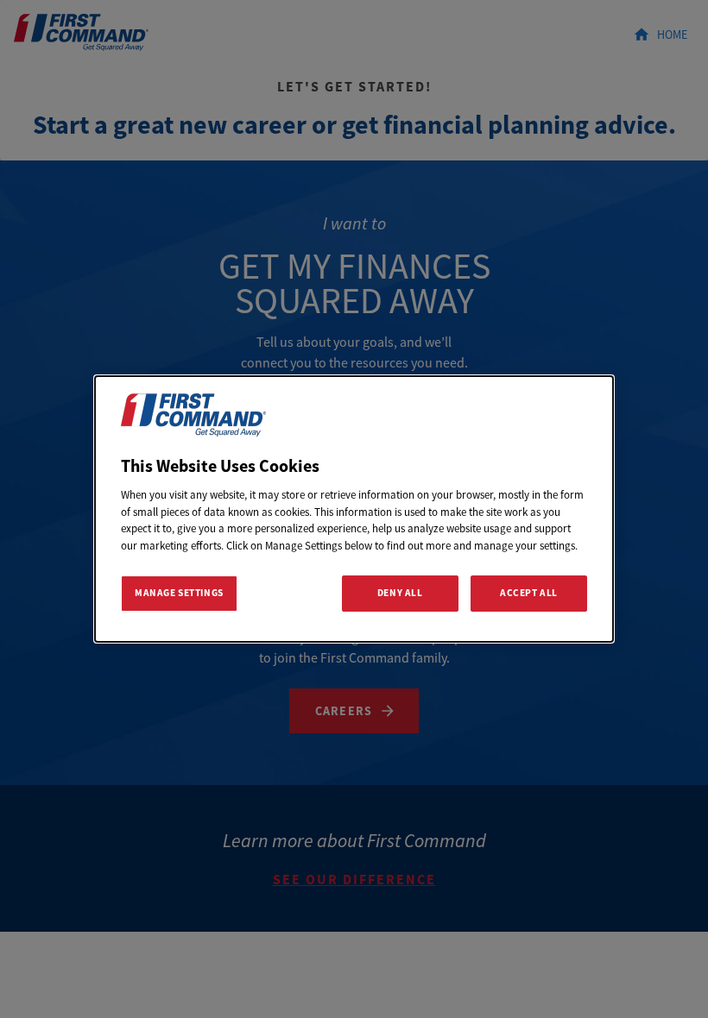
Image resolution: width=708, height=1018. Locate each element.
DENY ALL (400, 593)
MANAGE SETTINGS (179, 593)
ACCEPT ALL (529, 593)
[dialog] (354, 509)
